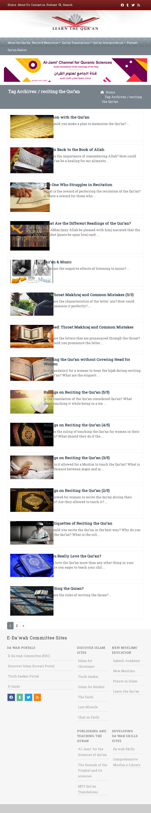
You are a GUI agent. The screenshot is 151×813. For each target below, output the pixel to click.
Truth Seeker (88, 676)
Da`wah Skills (124, 749)
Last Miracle (88, 707)
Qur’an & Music (58, 261)
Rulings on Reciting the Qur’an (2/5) (77, 490)
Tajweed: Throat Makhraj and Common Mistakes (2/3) (89, 329)
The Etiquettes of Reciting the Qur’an (78, 523)
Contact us (38, 5)
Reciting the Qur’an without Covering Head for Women (87, 361)
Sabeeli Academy (126, 661)
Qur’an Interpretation (108, 43)
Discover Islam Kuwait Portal (31, 666)
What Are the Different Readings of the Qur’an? (87, 223)
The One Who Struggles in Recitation (78, 184)
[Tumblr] (128, 4)
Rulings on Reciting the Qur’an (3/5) (77, 457)
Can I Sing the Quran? (64, 588)
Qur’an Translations (76, 43)
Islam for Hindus (91, 687)
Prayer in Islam (125, 681)
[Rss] (139, 4)
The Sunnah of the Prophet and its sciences (92, 770)
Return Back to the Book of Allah (74, 149)
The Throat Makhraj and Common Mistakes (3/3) (89, 294)
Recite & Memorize (45, 43)
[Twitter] (134, 4)
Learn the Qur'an (126, 691)
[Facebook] (123, 4)
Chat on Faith (88, 717)
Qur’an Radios (17, 50)
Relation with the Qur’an (66, 117)
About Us (24, 5)
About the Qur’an (19, 43)
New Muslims (124, 671)
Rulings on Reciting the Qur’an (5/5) (77, 392)
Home (12, 5)
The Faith (85, 697)
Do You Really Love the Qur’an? (72, 555)
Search (67, 5)
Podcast (51, 5)
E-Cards (14, 686)
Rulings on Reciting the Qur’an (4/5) (77, 424)
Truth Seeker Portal (23, 676)
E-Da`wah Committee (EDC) (29, 656)
